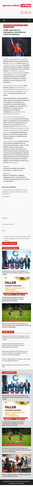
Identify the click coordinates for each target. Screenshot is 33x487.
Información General (18, 25)
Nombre (5, 218)
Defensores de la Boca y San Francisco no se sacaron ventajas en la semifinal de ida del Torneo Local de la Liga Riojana (16, 312)
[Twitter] (25, 12)
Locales (25, 25)
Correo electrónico (8, 224)
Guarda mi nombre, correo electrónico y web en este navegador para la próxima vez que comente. (17, 238)
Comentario (6, 196)
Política (11, 27)
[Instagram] (29, 12)
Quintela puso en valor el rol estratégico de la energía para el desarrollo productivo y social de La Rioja (16, 260)
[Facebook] (22, 12)
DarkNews (12, 483)
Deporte (5, 319)
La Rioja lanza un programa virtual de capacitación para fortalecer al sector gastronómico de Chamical (16, 286)
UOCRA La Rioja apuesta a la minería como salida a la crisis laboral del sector (16, 463)
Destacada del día (8, 25)
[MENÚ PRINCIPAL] (4, 21)
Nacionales (6, 27)
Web (3, 230)
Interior (16, 293)
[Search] (29, 20)
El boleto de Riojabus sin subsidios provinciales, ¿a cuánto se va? (14, 168)
